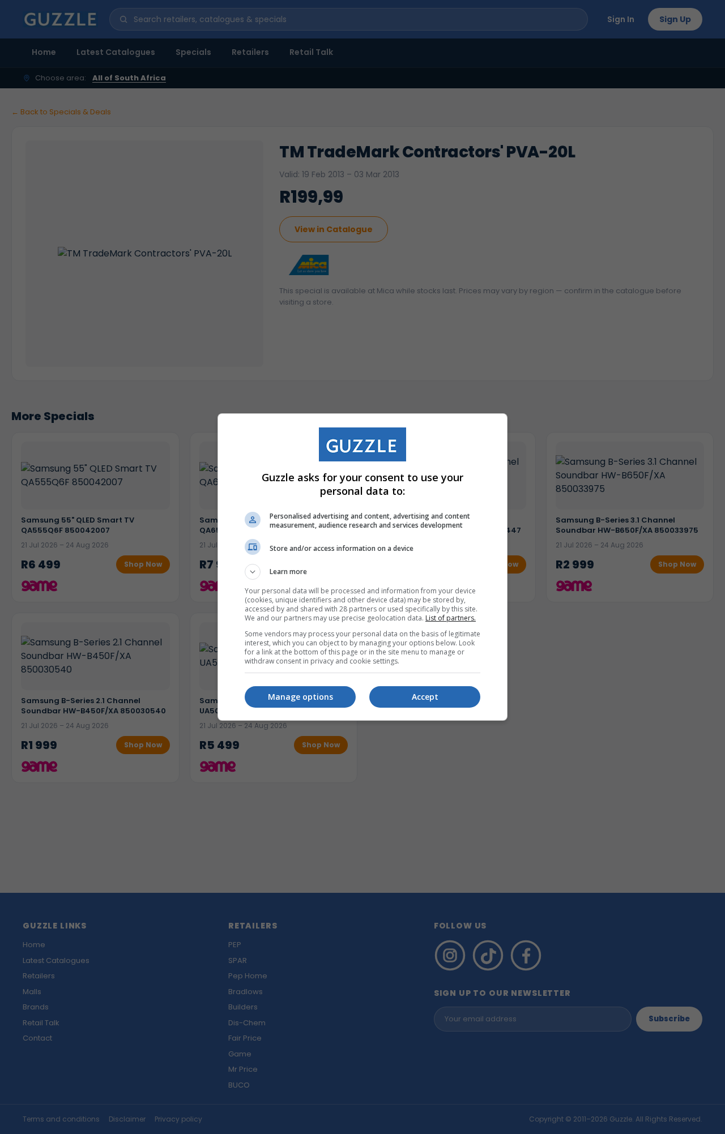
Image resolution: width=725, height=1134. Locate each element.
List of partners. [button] (450, 618)
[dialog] (363, 567)
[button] (362, 572)
